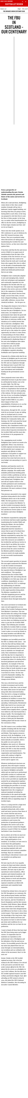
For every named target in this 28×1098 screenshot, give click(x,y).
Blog (5, 1)
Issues (2, 1)
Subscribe (10, 1)
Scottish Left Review (14, 4)
